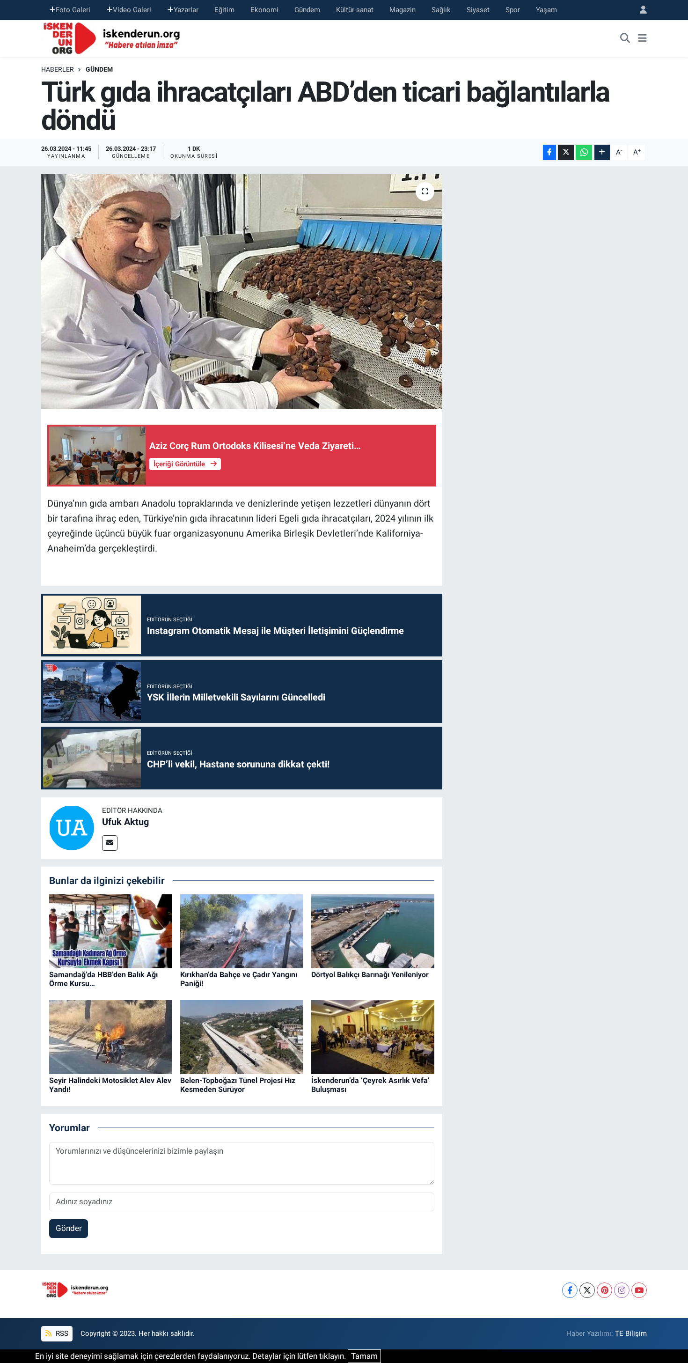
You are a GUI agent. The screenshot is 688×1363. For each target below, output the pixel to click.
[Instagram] (621, 1290)
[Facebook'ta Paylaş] (549, 152)
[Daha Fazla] (602, 152)
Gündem (307, 10)
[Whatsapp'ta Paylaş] (584, 152)
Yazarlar (186, 10)
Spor (512, 10)
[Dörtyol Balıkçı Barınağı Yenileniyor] (372, 931)
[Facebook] (570, 1290)
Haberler (57, 69)
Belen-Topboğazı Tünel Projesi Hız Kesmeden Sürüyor (237, 1085)
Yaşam (546, 10)
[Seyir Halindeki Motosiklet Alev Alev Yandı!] (110, 1036)
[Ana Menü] (642, 38)
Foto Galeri (73, 10)
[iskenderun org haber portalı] (113, 37)
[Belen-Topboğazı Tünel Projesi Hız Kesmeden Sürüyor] (241, 1036)
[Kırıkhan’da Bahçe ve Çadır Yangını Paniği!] (241, 931)
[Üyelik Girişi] (639, 10)
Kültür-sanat (354, 10)
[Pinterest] (604, 1290)
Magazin (402, 10)
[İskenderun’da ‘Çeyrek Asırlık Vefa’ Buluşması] (372, 1036)
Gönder (69, 1228)
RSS (61, 1333)
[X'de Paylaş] (566, 152)
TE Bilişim (631, 1333)
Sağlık (441, 10)
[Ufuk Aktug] (71, 827)
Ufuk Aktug (125, 821)
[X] (587, 1290)
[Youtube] (639, 1290)
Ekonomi (264, 10)
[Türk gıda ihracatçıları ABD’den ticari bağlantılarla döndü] (241, 291)
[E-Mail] (109, 843)
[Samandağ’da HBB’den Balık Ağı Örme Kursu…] (110, 931)
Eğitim (224, 10)
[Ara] (625, 38)
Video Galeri (132, 10)
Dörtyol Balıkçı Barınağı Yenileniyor (370, 974)
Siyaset (478, 10)
